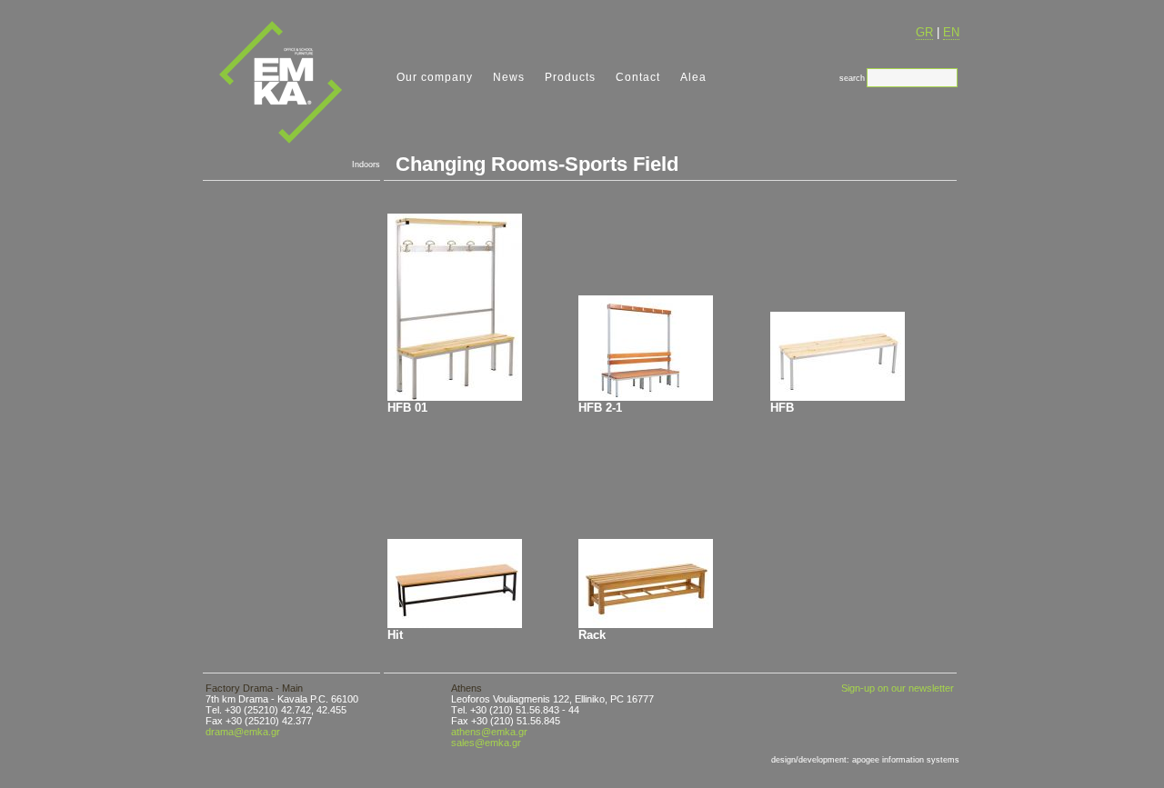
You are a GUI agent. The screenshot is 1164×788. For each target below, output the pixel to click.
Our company (434, 77)
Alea (693, 77)
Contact (638, 77)
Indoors (366, 164)
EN (951, 32)
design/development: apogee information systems (865, 759)
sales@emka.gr (486, 742)
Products (570, 77)
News (509, 77)
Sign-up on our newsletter (897, 688)
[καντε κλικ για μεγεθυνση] (454, 307)
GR (924, 32)
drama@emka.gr (243, 731)
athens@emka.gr (489, 731)
